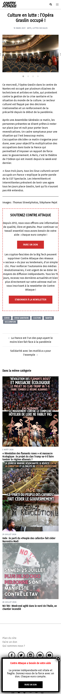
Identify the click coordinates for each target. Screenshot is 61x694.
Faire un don (9, 641)
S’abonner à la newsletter (30, 299)
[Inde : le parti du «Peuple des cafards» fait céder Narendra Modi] (30, 496)
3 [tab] (33, 76)
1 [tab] (23, 76)
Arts (29, 28)
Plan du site (9, 638)
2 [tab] (28, 76)
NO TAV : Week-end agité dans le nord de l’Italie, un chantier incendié (29, 607)
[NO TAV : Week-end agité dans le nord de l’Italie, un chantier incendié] (30, 570)
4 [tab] (38, 76)
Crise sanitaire (21, 318)
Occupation (10, 322)
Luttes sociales (40, 28)
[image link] (30, 53)
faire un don (30, 244)
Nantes (48, 318)
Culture (37, 318)
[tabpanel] (30, 53)
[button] (50, 4)
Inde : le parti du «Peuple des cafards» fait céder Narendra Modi (28, 540)
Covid (7, 318)
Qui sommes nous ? (13, 645)
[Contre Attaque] (9, 4)
